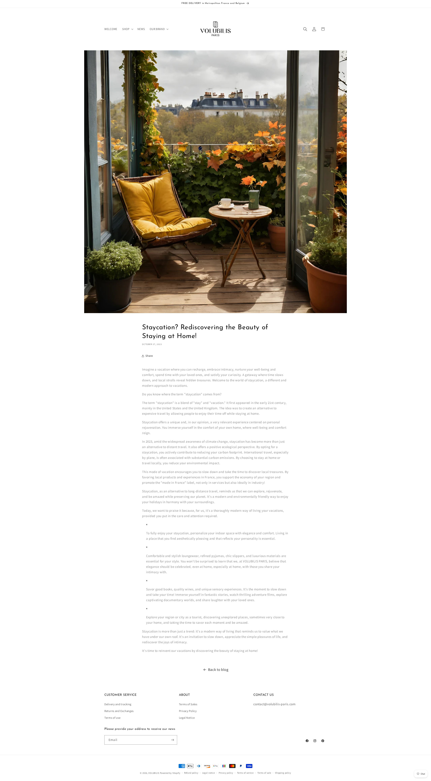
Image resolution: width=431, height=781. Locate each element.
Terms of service (245, 772)
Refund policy (191, 772)
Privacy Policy (188, 711)
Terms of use (112, 718)
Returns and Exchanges (119, 711)
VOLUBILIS (153, 773)
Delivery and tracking (117, 704)
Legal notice (208, 772)
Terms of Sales (188, 704)
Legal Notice (187, 718)
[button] (127, 29)
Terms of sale (264, 772)
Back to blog (218, 669)
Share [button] (149, 356)
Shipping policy (283, 772)
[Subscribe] (172, 740)
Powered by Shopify (170, 773)
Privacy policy (226, 772)
